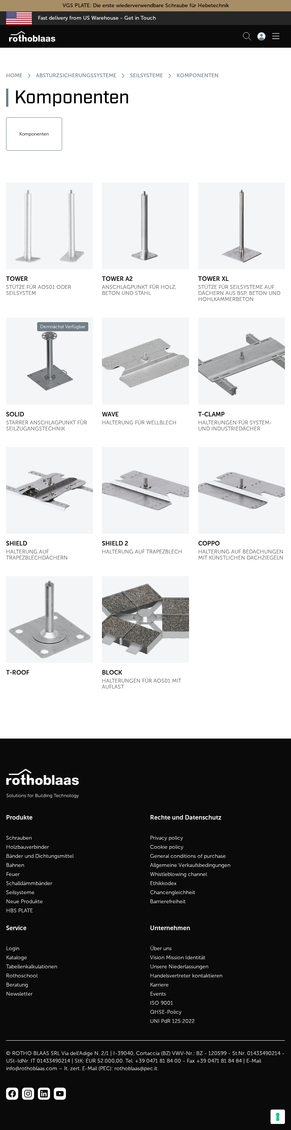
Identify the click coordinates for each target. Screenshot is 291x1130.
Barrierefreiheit (168, 901)
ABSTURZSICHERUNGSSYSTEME (76, 75)
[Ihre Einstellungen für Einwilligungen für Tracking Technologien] (278, 1117)
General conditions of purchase (188, 856)
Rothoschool (22, 976)
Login (12, 948)
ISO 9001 (161, 1003)
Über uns (161, 948)
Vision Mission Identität (177, 957)
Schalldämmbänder (29, 883)
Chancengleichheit (172, 892)
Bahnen (15, 865)
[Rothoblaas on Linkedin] (28, 1094)
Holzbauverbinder (27, 847)
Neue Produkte (24, 901)
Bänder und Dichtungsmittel (40, 856)
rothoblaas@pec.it (135, 1068)
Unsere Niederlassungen (179, 966)
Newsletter (19, 994)
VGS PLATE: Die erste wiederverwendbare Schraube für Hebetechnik (146, 5)
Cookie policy (166, 847)
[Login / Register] (261, 36)
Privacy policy (166, 838)
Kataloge (16, 957)
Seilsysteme (20, 892)
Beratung (17, 985)
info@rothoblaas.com (31, 1068)
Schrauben (19, 838)
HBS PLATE (19, 910)
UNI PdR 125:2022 (172, 1021)
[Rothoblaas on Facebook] (12, 1094)
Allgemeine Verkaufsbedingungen (190, 865)
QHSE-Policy (165, 1012)
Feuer (13, 874)
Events (158, 994)
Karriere (159, 985)
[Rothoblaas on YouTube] (60, 1094)
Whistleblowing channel (178, 874)
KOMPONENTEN (198, 75)
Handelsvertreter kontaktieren (186, 976)
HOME (14, 75)
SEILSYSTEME (146, 75)
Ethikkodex (163, 883)
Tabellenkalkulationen (31, 966)
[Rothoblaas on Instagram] (44, 1094)
